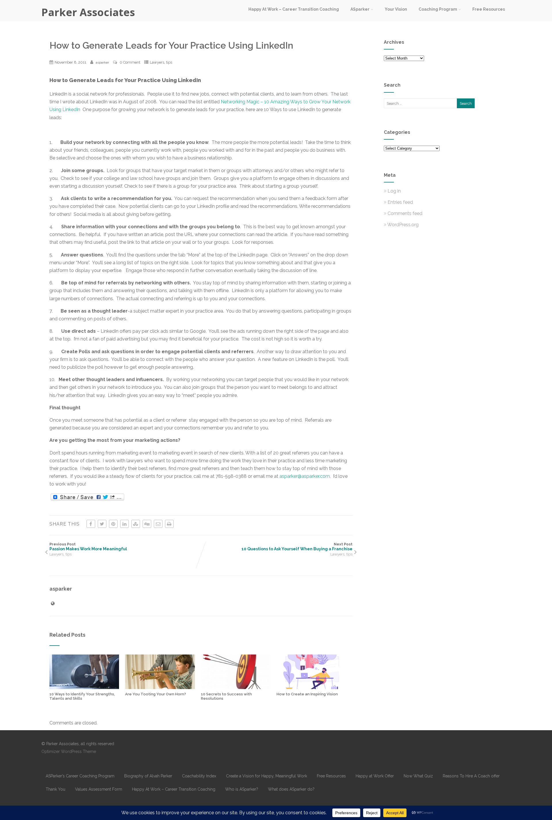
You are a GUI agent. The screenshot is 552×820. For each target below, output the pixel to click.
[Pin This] (113, 524)
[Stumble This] (135, 524)
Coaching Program (438, 9)
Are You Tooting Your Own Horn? (155, 694)
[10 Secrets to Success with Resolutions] (236, 687)
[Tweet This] (102, 524)
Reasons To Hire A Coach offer (471, 776)
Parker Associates (88, 12)
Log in (394, 191)
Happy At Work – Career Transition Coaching (293, 9)
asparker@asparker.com (304, 476)
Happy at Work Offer (375, 776)
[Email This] (158, 524)
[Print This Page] (169, 524)
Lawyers (157, 62)
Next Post (296, 546)
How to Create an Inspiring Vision (307, 694)
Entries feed (400, 202)
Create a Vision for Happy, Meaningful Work (266, 776)
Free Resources (488, 9)
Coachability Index (199, 776)
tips (169, 62)
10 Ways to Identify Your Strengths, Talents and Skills (82, 696)
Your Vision (396, 9)
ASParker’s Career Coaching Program (80, 776)
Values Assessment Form (98, 789)
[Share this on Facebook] (91, 524)
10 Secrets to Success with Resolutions (226, 696)
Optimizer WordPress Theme (68, 751)
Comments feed (405, 213)
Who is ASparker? (241, 789)
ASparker (359, 9)
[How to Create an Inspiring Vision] (311, 687)
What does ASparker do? (291, 789)
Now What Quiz (418, 776)
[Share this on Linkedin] (124, 524)
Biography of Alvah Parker (148, 776)
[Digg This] (147, 524)
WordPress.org (403, 224)
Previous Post (88, 546)
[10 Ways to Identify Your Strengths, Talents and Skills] (84, 687)
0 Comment (130, 62)
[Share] (87, 497)
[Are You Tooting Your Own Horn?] (160, 687)
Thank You (55, 789)
